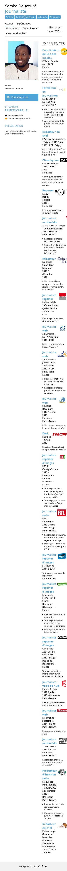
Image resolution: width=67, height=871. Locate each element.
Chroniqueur (50, 160)
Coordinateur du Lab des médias (51, 54)
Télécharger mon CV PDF (55, 28)
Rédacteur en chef (49, 826)
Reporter (48, 190)
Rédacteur (49, 259)
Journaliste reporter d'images (49, 459)
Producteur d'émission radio (49, 774)
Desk (45, 433)
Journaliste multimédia (49, 220)
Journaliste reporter (49, 297)
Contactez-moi (19, 97)
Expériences (53, 43)
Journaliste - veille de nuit (50, 684)
